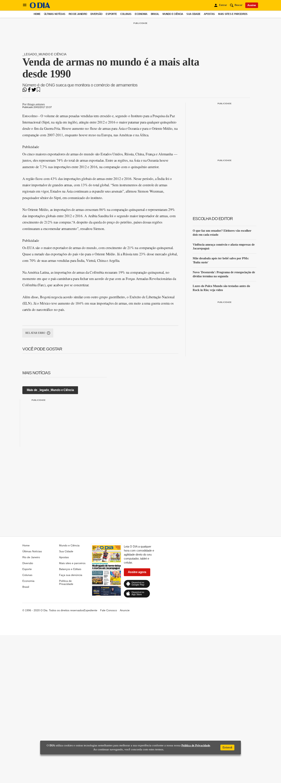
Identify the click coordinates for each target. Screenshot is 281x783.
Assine (251, 5)
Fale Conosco (108, 610)
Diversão (96, 14)
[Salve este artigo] (38, 91)
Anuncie (125, 610)
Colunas (125, 14)
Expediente (90, 610)
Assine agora (137, 572)
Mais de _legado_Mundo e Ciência (50, 390)
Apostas (209, 14)
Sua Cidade (193, 14)
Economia (141, 14)
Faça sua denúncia (70, 575)
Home (37, 14)
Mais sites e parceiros (232, 14)
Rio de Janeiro (78, 14)
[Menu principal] (24, 5)
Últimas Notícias (54, 14)
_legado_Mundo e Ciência (44, 54)
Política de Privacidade (66, 582)
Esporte (111, 14)
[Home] (40, 7)
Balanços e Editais (70, 569)
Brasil (155, 14)
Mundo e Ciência (172, 14)
